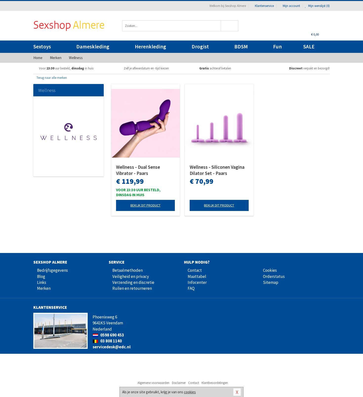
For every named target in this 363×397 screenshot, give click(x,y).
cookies (190, 392)
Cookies (270, 270)
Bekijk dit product (145, 205)
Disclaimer (179, 383)
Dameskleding (92, 46)
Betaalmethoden (127, 270)
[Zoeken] (230, 25)
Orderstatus (274, 276)
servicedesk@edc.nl (112, 347)
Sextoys (42, 46)
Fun (277, 46)
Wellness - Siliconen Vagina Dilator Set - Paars (217, 170)
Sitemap (270, 282)
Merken (44, 288)
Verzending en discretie (133, 282)
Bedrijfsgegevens (52, 270)
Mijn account (291, 6)
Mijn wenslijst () (318, 6)
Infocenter (197, 282)
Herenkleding (150, 46)
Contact (195, 270)
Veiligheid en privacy (130, 276)
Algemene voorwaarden (153, 383)
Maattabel (197, 276)
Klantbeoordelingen (215, 383)
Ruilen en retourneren (132, 288)
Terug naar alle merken (51, 78)
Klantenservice (264, 6)
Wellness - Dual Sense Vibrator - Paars (138, 170)
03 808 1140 (111, 341)
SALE (309, 46)
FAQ (191, 288)
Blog (41, 276)
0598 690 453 (112, 335)
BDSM (241, 46)
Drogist (200, 46)
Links (41, 282)
